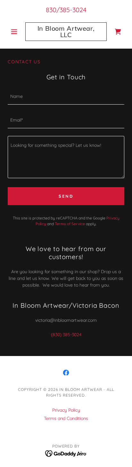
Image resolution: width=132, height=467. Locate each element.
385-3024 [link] (73, 10)
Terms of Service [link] (70, 223)
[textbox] (66, 97)
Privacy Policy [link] (66, 410)
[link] (66, 31)
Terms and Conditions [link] (66, 418)
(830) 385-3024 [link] (66, 334)
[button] (16, 31)
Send (66, 196)
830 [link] (51, 10)
